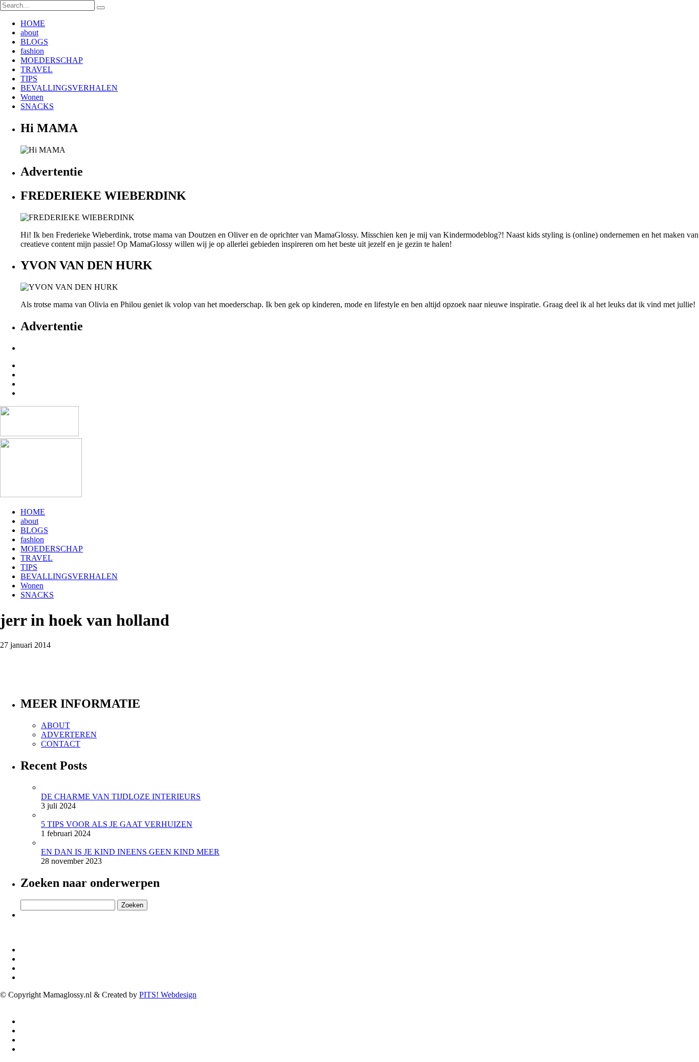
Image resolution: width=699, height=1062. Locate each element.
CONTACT (60, 743)
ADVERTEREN (69, 734)
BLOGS (34, 41)
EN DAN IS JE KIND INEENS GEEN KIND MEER (130, 851)
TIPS (28, 78)
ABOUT (55, 725)
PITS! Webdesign (167, 994)
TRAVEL (36, 69)
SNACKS (37, 106)
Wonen (31, 97)
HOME (32, 23)
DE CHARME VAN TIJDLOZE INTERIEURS (121, 796)
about (29, 32)
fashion (32, 51)
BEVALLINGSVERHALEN (69, 87)
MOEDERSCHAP (51, 60)
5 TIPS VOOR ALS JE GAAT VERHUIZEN (116, 824)
